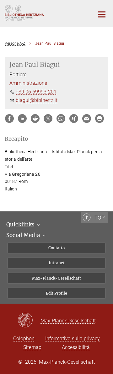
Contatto (56, 247)
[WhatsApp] (61, 118)
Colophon (24, 338)
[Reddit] (35, 118)
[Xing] (73, 118)
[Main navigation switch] (101, 14)
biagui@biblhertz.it (36, 100)
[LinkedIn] (22, 118)
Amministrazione (28, 83)
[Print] (99, 118)
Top (99, 218)
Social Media (23, 235)
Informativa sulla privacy (72, 338)
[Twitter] (48, 118)
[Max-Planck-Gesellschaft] (29, 320)
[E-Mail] (86, 118)
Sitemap (32, 347)
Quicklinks (21, 224)
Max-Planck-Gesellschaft (56, 278)
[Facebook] (9, 118)
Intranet (57, 262)
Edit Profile (56, 293)
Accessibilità (76, 347)
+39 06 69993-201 (36, 92)
